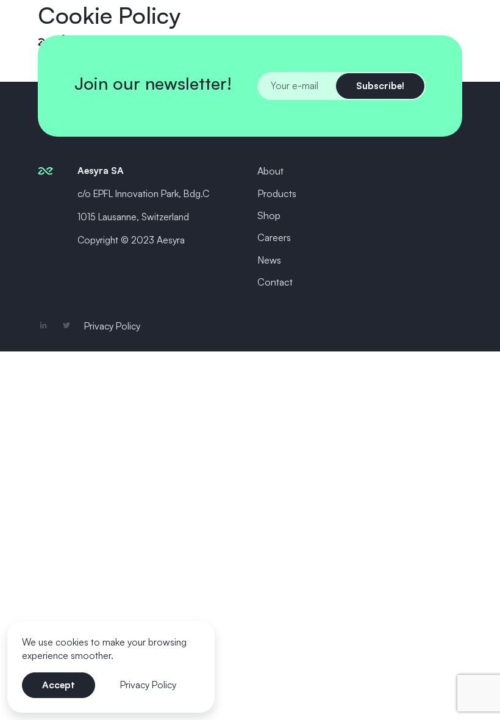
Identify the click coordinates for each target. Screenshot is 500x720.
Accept (58, 685)
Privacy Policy (112, 326)
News (269, 260)
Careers (274, 237)
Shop (268, 215)
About (270, 171)
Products (276, 193)
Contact (275, 282)
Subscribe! (380, 85)
